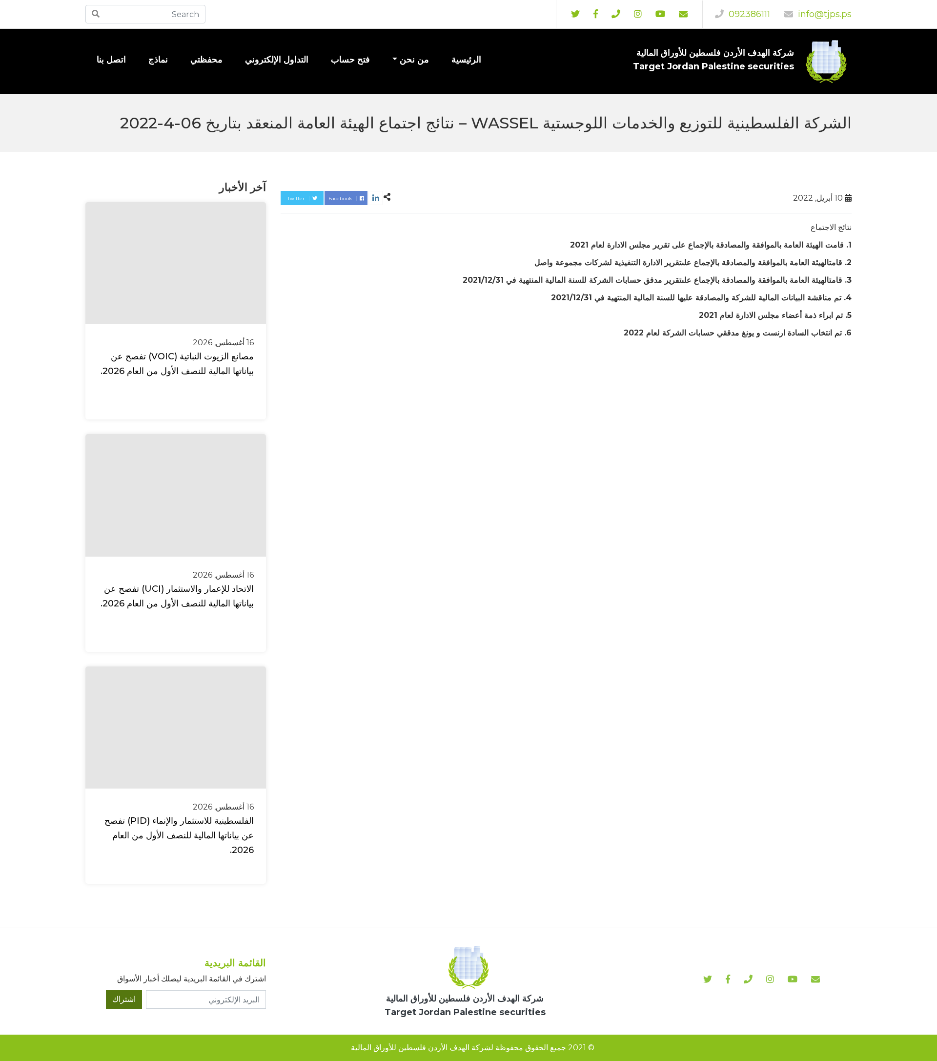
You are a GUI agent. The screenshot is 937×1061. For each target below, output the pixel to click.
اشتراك (124, 999)
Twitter (296, 198)
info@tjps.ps (823, 14)
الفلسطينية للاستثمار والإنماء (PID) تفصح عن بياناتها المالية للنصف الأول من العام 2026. (179, 835)
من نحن (414, 59)
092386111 (748, 14)
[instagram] (660, 14)
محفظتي (206, 59)
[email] (683, 14)
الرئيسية (466, 59)
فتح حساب (350, 59)
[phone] (616, 14)
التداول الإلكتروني (276, 59)
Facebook (340, 198)
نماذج (158, 59)
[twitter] (575, 14)
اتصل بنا (111, 59)
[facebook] (596, 14)
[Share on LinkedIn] (375, 198)
